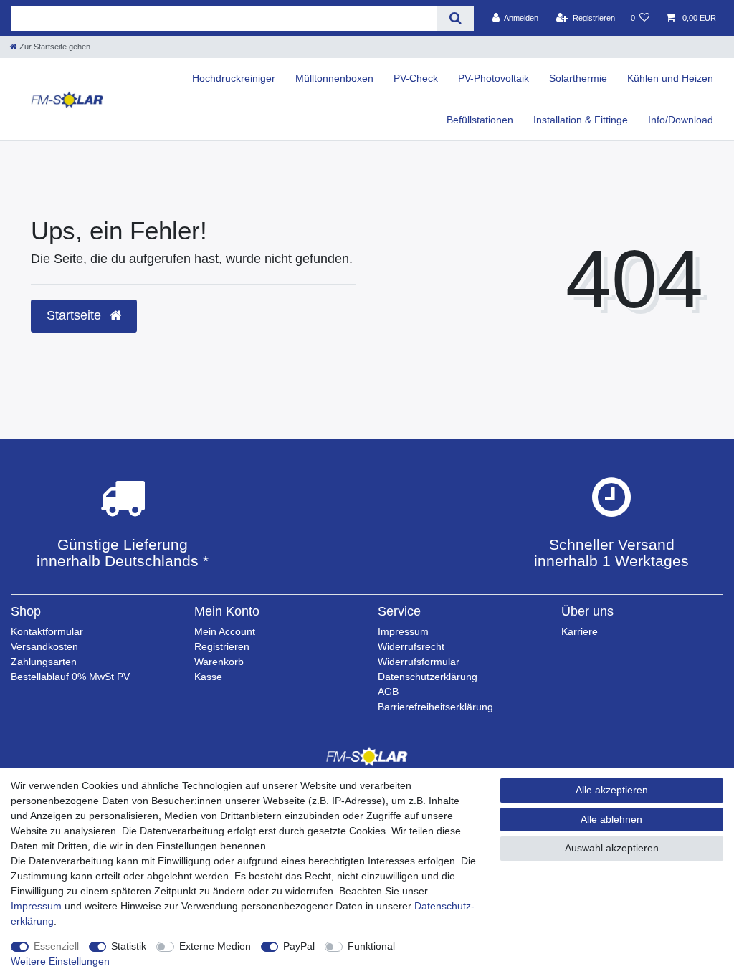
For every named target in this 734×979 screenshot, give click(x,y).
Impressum (403, 631)
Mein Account (224, 631)
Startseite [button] (76, 315)
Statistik (128, 946)
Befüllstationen (480, 119)
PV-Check (416, 78)
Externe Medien (215, 946)
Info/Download (680, 119)
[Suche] (455, 18)
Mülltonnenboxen (334, 78)
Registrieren (221, 646)
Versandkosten (44, 646)
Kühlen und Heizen (670, 78)
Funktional (371, 946)
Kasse (208, 676)
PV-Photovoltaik (493, 78)
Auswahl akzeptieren (612, 848)
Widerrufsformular (418, 661)
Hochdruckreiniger (233, 78)
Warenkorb (219, 661)
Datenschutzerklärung (427, 676)
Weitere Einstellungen (60, 961)
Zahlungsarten (44, 661)
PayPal (299, 946)
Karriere (579, 631)
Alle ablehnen (611, 819)
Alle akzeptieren (612, 790)
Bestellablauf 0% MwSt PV (70, 676)
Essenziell (56, 946)
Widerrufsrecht (411, 646)
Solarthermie (578, 78)
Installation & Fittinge (580, 119)
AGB (388, 691)
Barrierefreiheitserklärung (435, 706)
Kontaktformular (47, 631)
